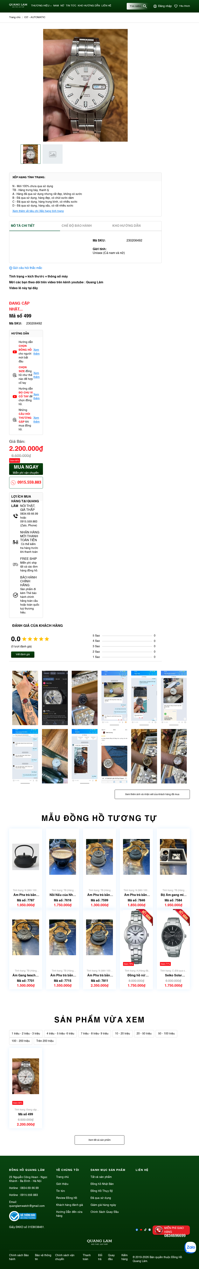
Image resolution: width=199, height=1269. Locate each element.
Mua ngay (26, 470)
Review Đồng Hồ (66, 1198)
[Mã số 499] (25, 1076)
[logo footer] (99, 1243)
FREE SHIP (28, 559)
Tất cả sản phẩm (101, 1177)
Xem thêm (36, 352)
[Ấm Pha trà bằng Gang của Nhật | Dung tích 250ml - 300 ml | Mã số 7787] (25, 857)
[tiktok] (145, 1230)
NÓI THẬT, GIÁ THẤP (27, 508)
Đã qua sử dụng (101, 1198)
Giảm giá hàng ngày (103, 1205)
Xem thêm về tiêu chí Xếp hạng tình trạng (38, 211)
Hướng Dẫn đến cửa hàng (69, 1214)
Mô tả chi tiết (23, 226)
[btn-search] (145, 6)
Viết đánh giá (23, 654)
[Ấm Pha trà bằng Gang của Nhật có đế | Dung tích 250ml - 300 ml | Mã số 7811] (99, 937)
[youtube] (141, 1230)
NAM (56, 5)
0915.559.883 (29, 483)
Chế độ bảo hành (77, 226)
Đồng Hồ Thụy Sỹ (102, 1191)
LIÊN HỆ (106, 5)
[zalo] (149, 1230)
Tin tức (60, 1191)
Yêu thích (184, 6)
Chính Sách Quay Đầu (105, 1212)
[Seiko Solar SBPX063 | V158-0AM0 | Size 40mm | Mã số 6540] (173, 937)
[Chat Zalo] (190, 1247)
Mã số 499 (25, 1114)
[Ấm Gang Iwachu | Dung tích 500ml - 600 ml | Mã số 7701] (25, 937)
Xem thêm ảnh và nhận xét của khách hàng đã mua (152, 794)
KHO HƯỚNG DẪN (89, 5)
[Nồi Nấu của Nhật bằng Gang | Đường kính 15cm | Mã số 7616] (62, 857)
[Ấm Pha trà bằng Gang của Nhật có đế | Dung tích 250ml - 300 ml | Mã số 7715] (62, 937)
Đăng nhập (165, 6)
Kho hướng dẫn (126, 226)
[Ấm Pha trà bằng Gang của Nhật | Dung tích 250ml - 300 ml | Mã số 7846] (136, 857)
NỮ (62, 5)
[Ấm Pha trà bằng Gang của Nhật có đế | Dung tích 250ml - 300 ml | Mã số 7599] (99, 857)
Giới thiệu (62, 1184)
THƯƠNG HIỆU (40, 5)
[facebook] (137, 1230)
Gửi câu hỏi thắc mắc (27, 268)
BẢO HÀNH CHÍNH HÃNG (28, 581)
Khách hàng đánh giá (69, 1205)
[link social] (22, 1220)
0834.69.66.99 (29, 1188)
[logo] (18, 6)
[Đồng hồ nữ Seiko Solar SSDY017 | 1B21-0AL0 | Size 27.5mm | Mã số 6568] (136, 937)
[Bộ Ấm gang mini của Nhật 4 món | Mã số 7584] (173, 857)
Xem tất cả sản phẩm (99, 1140)
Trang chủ (62, 1177)
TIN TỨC (71, 5)
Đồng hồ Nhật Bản (102, 1184)
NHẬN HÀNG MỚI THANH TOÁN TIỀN (29, 536)
